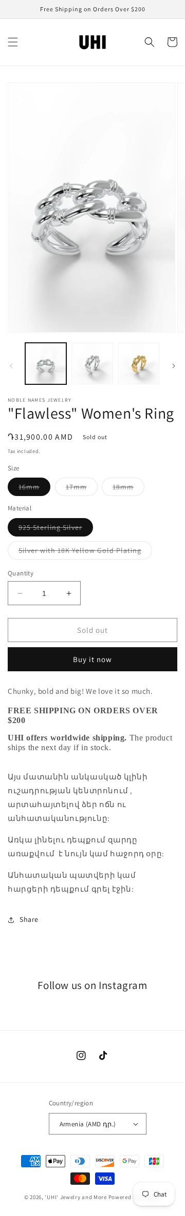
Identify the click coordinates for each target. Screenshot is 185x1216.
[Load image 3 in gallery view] (138, 363)
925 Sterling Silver (55, 529)
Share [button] (29, 919)
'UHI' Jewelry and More (75, 1197)
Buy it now (92, 659)
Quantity (20, 573)
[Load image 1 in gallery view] (45, 363)
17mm (82, 489)
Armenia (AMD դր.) (88, 1124)
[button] (13, 42)
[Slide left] (11, 366)
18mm (128, 489)
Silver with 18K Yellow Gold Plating (85, 552)
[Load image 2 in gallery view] (92, 363)
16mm (34, 489)
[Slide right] (173, 366)
